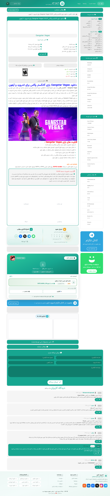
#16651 (98, 446)
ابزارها (89, 34)
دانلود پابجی (25, 482)
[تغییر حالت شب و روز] (7, 3)
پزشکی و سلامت (87, 47)
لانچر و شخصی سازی (86, 41)
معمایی (88, 25)
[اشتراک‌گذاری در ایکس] (25, 236)
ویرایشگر (99, 47)
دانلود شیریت (12, 485)
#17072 (99, 418)
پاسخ (97, 399)
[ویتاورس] (59, 213)
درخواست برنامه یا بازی (57, 486)
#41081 (99, 393)
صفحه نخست (92, 4)
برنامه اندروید (95, 32)
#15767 (99, 433)
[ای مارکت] (59, 195)
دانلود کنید (42, 54)
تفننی (99, 23)
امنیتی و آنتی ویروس (86, 36)
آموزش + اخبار (98, 34)
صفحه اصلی (74, 478)
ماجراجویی (88, 23)
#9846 (100, 460)
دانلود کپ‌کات (12, 479)
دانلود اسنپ (35, 482)
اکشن (70, 14)
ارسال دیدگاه (53, 382)
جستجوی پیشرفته (73, 486)
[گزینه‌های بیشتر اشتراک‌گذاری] (16, 236)
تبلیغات (60, 484)
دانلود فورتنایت (11, 482)
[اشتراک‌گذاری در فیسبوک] (20, 236)
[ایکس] (97, 485)
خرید (89, 38)
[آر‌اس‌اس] (84, 485)
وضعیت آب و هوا (87, 45)
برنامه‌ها (85, 4)
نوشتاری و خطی (98, 45)
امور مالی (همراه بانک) (96, 38)
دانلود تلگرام (35, 479)
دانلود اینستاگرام (24, 479)
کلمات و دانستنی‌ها (86, 27)
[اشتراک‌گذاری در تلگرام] (29, 236)
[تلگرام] (105, 485)
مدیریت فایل (98, 43)
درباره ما (60, 478)
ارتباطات (99, 36)
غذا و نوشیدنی (98, 41)
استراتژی (99, 21)
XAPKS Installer (57, 167)
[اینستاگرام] (101, 485)
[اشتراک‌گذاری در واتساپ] (33, 236)
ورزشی (99, 27)
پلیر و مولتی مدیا (97, 49)
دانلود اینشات (35, 485)
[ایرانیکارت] (26, 195)
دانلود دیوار (25, 485)
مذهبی (89, 43)
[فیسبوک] (93, 485)
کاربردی (89, 49)
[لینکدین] (88, 485)
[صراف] (26, 213)
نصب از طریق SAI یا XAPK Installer (45, 283)
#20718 (99, 405)
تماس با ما (59, 481)
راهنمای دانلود (70, 258)
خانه (74, 14)
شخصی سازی (98, 40)
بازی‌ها (79, 4)
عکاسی (89, 40)
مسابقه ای (99, 25)
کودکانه (99, 29)
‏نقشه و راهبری (98, 51)
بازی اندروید (40, 40)
